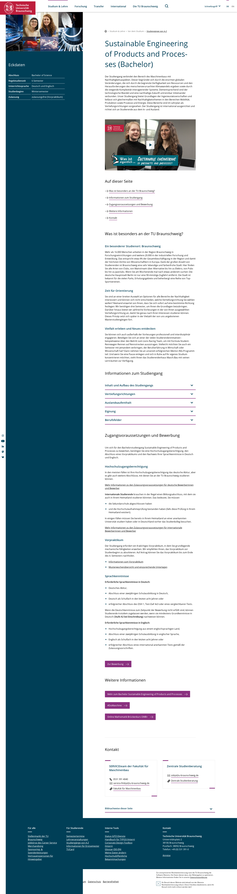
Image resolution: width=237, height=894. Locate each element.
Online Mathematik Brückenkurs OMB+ (127, 716)
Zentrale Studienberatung (184, 780)
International (118, 6)
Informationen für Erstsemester (82, 846)
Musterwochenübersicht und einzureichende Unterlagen (138, 567)
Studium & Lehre (58, 6)
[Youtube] (3, 441)
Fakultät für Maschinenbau (127, 788)
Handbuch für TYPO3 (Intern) (120, 839)
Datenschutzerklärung (198, 877)
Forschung (81, 6)
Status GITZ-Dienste (115, 836)
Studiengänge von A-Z (157, 31)
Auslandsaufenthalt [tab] (118, 402)
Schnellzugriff (211, 6)
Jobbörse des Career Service (42, 842)
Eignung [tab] (110, 411)
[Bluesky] (3, 457)
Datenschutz (94, 881)
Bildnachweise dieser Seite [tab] (118, 808)
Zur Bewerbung (115, 664)
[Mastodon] (3, 452)
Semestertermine (75, 836)
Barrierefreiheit (111, 881)
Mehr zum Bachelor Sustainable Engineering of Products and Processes (144, 694)
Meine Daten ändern (115, 852)
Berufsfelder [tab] (113, 420)
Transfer (99, 6)
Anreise (166, 855)
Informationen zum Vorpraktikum (126, 561)
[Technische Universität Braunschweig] (18, 8)
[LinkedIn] (3, 446)
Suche (167, 6)
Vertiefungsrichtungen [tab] (120, 394)
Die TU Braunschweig (145, 6)
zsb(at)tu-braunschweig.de (184, 775)
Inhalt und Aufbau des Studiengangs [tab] (129, 385)
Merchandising (35, 846)
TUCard (70, 849)
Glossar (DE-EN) (113, 849)
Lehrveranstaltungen (77, 839)
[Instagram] (3, 436)
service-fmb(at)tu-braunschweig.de (131, 783)
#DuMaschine (114, 705)
